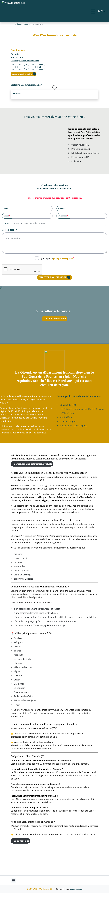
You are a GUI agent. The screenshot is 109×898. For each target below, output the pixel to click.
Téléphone (63, 216)
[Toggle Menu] (13, 880)
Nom (6, 208)
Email (7, 216)
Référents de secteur (23, 24)
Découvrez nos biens (55, 318)
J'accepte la (57, 258)
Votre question (10, 229)
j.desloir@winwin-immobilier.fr (25, 61)
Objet (7, 223)
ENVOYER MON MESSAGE (52, 277)
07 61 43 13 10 (17, 57)
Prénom (62, 208)
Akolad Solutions (76, 889)
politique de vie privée (63, 258)
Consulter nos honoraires (22, 74)
